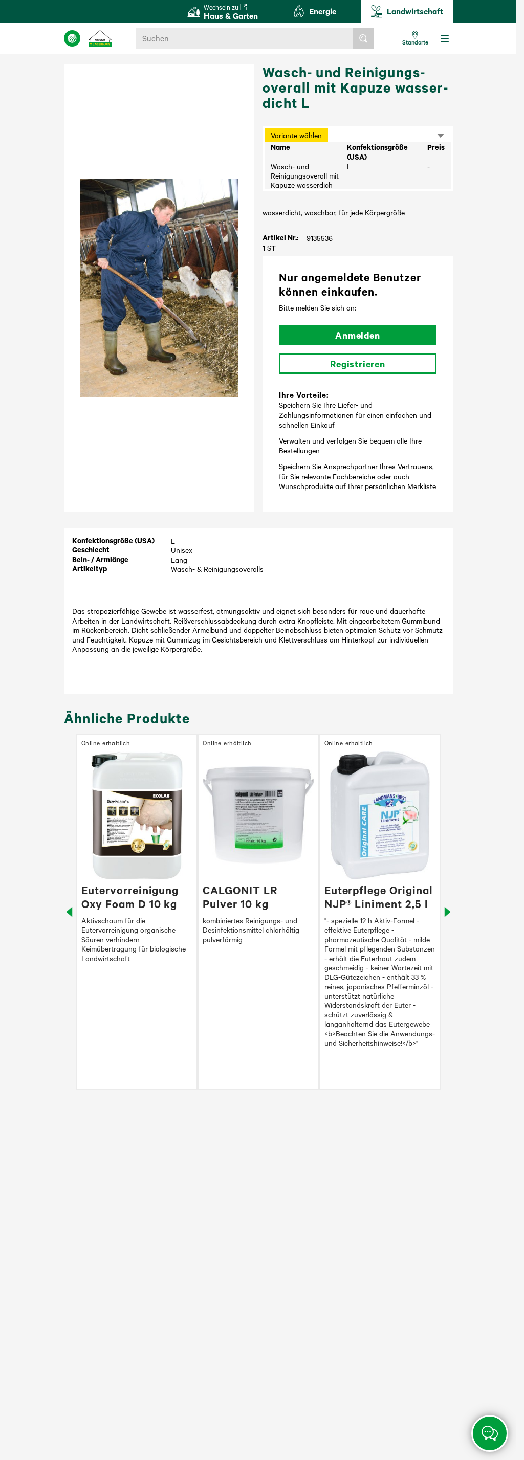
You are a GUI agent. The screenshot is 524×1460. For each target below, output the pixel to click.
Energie (322, 11)
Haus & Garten (231, 12)
